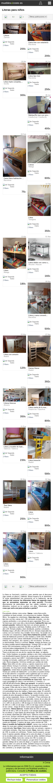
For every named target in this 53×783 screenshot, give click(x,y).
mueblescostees (12, 3)
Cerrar (46, 762)
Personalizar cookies (36, 780)
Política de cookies (37, 771)
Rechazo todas (14, 780)
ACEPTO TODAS (28, 775)
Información (26, 756)
